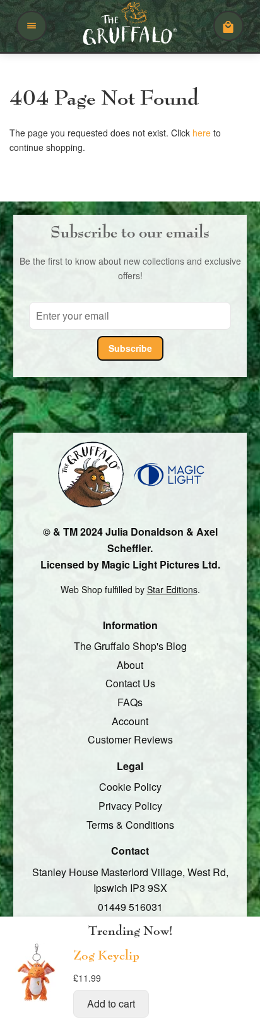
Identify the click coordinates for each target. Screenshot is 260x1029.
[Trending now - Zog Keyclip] (36, 1000)
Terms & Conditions (130, 824)
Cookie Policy (130, 787)
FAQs (130, 702)
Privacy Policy (130, 805)
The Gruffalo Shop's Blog (130, 646)
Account (130, 721)
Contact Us (130, 684)
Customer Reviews (130, 739)
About (130, 665)
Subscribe (130, 348)
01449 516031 (130, 907)
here (201, 133)
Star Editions (172, 589)
